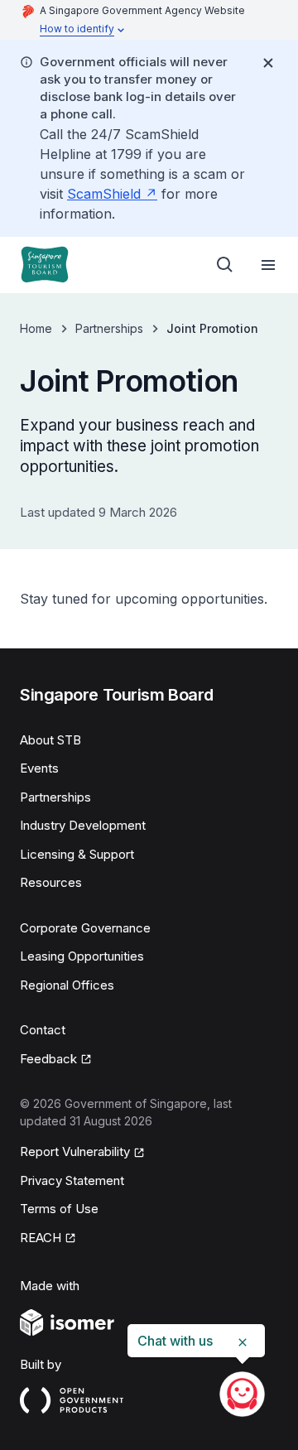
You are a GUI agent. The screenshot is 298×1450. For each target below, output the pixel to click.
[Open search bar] (225, 265)
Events (39, 768)
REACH (48, 1239)
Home (36, 328)
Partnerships (109, 328)
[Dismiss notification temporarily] (268, 63)
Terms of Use (59, 1208)
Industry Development (83, 825)
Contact (42, 1030)
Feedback (56, 1060)
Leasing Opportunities (82, 956)
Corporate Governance (85, 928)
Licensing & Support (77, 854)
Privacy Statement (72, 1180)
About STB (50, 740)
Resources (51, 882)
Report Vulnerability (75, 1153)
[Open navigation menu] (268, 265)
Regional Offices (67, 985)
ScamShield (112, 193)
